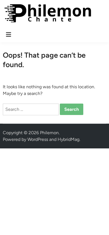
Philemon (49, 132)
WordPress (37, 139)
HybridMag (68, 139)
